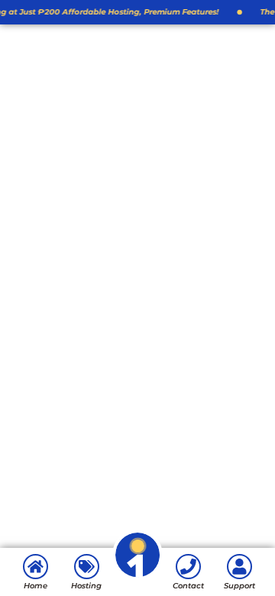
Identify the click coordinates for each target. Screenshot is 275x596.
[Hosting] (86, 566)
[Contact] (188, 566)
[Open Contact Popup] (137, 577)
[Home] (35, 566)
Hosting (86, 585)
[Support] (239, 566)
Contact (188, 585)
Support (239, 585)
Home (35, 585)
